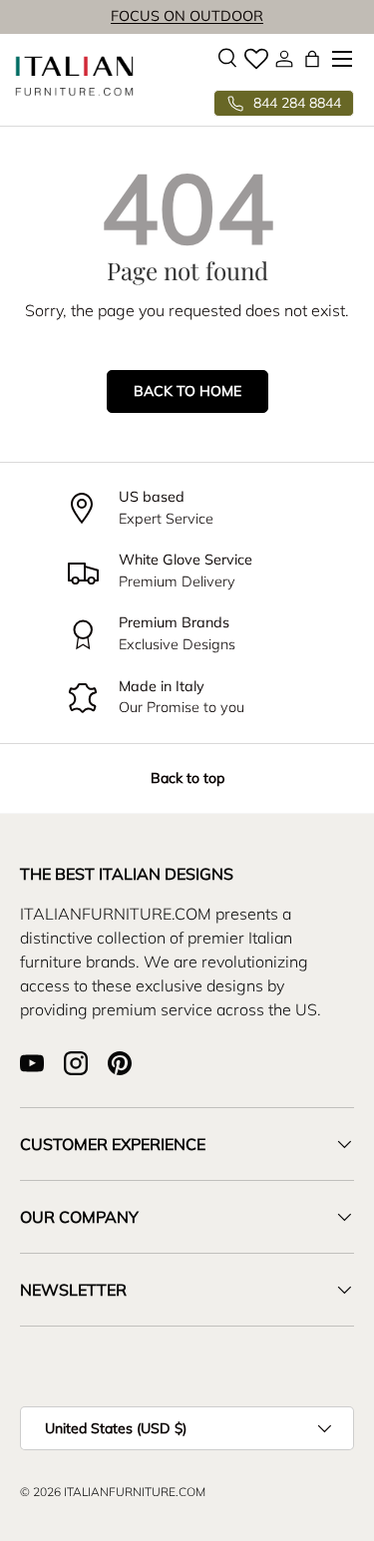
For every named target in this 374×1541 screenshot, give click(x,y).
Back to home (187, 391)
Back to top (187, 778)
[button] (312, 59)
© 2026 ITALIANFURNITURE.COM (112, 1491)
